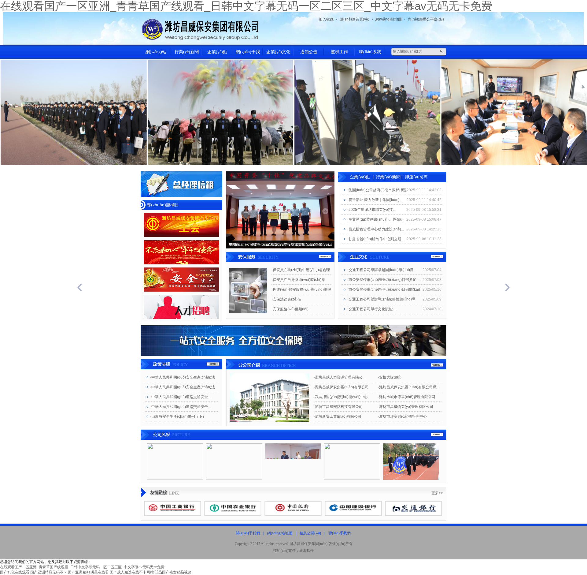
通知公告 (308, 52)
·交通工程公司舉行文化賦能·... (372, 309)
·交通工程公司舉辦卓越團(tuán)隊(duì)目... (381, 270)
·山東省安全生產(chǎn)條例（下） (178, 416)
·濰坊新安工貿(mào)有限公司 (337, 416)
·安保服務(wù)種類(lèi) (289, 309)
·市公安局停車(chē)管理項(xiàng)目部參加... (383, 280)
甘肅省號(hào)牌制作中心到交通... (376, 239)
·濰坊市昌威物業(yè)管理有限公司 (405, 407)
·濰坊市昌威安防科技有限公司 (338, 407)
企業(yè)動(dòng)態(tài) (217, 54)
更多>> (437, 493)
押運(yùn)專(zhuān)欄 (416, 178)
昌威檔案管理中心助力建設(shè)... (376, 229)
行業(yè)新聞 (187, 52)
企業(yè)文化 (278, 52)
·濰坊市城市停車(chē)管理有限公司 (406, 397)
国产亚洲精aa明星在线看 (88, 572)
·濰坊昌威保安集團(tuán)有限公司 (341, 387)
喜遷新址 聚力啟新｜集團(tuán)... (375, 200)
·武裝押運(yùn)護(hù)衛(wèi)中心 (341, 397)
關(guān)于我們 (248, 54)
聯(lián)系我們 (370, 54)
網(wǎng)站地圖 (388, 19)
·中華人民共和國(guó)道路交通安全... (180, 397)
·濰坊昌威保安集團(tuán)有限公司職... (408, 387)
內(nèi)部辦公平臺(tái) (426, 19)
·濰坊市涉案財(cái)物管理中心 (402, 416)
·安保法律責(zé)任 (286, 299)
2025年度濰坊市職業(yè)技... (372, 209)
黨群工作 (339, 52)
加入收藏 (326, 19)
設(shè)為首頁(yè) (354, 19)
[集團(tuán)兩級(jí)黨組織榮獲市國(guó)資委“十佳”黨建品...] (280, 209)
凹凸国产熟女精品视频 (173, 572)
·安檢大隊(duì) (389, 377)
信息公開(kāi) (310, 533)
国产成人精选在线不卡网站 (132, 572)
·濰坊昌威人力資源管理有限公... (339, 377)
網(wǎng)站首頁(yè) (156, 54)
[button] (44, 287)
